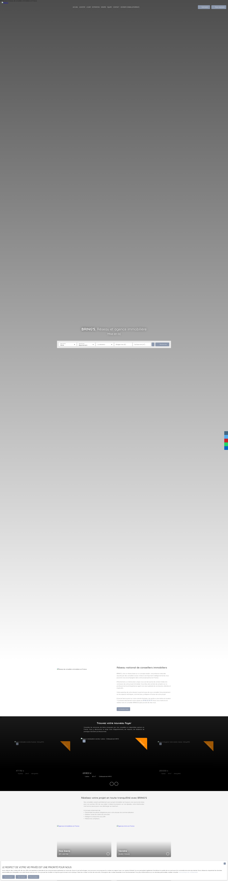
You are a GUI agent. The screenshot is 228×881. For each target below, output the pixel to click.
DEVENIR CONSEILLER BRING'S (130, 7)
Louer (88, 7)
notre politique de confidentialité (188, 872)
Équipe (109, 7)
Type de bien (81, 343)
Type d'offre (63, 343)
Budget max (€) (121, 344)
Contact (116, 7)
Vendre (103, 7)
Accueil (75, 7)
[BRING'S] (10, 7)
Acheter (82, 7)
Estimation (96, 7)
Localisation (101, 344)
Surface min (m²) (139, 344)
